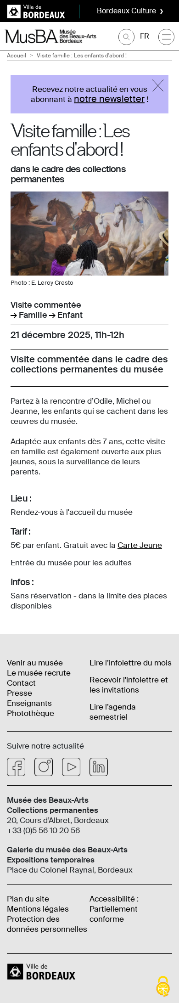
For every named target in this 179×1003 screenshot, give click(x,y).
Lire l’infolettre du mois (131, 663)
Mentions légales (38, 909)
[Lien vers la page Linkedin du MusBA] (99, 767)
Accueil (16, 55)
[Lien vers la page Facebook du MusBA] (16, 767)
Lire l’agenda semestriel (113, 712)
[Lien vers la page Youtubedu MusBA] (71, 767)
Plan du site (28, 899)
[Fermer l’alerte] (158, 85)
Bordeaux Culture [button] (126, 11)
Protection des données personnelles (47, 924)
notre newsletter (109, 99)
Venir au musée (35, 663)
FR (144, 36)
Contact (21, 683)
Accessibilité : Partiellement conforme (114, 909)
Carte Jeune (139, 545)
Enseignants (29, 703)
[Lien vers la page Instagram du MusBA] (43, 767)
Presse (19, 693)
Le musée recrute (39, 673)
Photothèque (30, 713)
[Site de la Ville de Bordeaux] (42, 971)
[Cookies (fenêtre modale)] (163, 987)
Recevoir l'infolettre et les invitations (129, 685)
